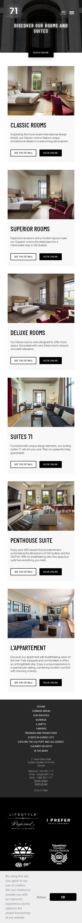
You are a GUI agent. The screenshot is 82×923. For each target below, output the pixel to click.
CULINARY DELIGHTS (41, 746)
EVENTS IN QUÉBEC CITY (41, 737)
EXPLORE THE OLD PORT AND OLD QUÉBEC (41, 742)
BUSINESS (41, 720)
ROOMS (41, 706)
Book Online (41, 52)
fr (63, 12)
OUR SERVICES (41, 715)
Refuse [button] (41, 896)
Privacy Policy (41, 780)
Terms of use (41, 784)
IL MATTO (41, 724)
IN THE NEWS (41, 751)
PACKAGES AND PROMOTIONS (41, 733)
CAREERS (41, 728)
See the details (23, 153)
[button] (26, 918)
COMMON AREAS (41, 711)
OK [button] (63, 896)
